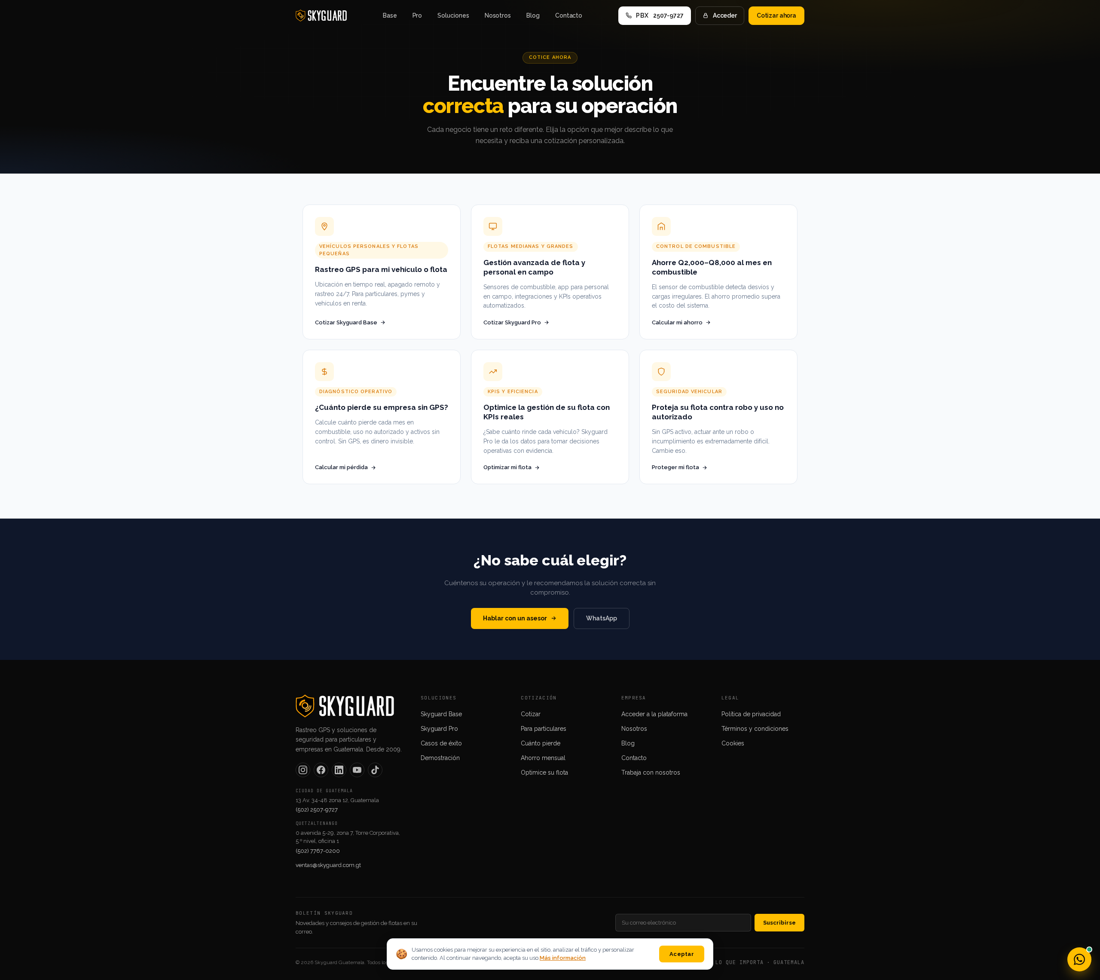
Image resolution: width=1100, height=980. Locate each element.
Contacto (568, 15)
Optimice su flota (544, 772)
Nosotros (498, 15)
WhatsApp (601, 618)
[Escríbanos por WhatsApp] (1079, 959)
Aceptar (681, 954)
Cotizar (531, 714)
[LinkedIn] (339, 770)
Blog (533, 15)
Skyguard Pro (439, 728)
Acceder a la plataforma (654, 714)
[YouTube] (357, 770)
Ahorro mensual (543, 757)
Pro (417, 15)
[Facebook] (321, 770)
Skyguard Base (441, 714)
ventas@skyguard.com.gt (328, 865)
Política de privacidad (751, 714)
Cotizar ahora (776, 15)
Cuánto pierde (540, 743)
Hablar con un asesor (515, 618)
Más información (563, 958)
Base (390, 15)
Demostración (440, 757)
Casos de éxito (441, 743)
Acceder (725, 15)
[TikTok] (375, 770)
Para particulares (543, 728)
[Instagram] (303, 770)
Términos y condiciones (754, 728)
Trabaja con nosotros (650, 772)
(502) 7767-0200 (318, 851)
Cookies (732, 743)
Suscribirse (779, 922)
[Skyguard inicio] (321, 15)
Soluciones (453, 15)
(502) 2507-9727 (317, 809)
